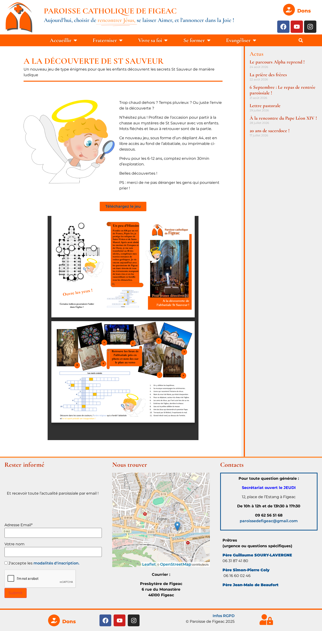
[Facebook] (283, 27)
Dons (304, 11)
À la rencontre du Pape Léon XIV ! (283, 118)
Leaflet (149, 564)
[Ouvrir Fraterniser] (121, 40)
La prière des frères (268, 75)
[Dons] (289, 10)
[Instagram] (310, 27)
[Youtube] (297, 27)
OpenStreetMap (175, 564)
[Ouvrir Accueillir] (75, 40)
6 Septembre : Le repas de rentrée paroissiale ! (282, 90)
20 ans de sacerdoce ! (269, 131)
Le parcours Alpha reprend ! (277, 62)
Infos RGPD (224, 616)
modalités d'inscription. (56, 563)
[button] (301, 40)
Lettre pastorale (265, 106)
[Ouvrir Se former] (208, 40)
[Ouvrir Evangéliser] (254, 40)
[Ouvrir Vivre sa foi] (166, 40)
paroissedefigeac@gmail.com (269, 521)
